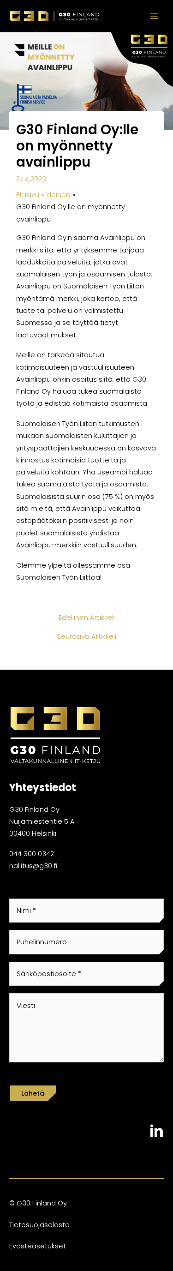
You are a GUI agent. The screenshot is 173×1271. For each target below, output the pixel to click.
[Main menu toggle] (154, 16)
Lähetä (32, 1093)
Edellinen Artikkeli (87, 617)
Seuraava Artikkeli (86, 636)
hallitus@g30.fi (33, 865)
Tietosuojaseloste (39, 1224)
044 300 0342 (31, 853)
